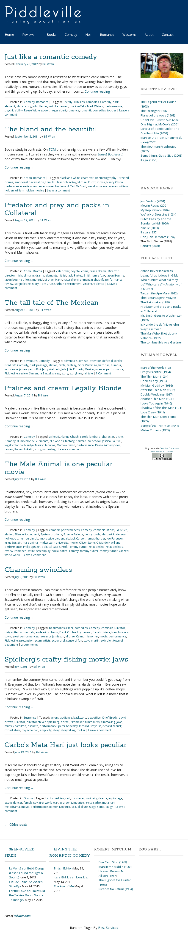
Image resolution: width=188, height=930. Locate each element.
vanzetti (124, 551)
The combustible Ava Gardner (161, 342)
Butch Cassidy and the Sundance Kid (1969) (156, 221)
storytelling (68, 730)
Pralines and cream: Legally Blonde (63, 388)
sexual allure (80, 807)
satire (31, 551)
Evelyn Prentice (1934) (156, 372)
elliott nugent (30, 534)
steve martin (91, 640)
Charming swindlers (38, 569)
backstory (79, 718)
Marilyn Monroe (45, 445)
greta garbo (93, 803)
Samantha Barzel (40, 373)
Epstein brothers (51, 534)
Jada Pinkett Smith (79, 275)
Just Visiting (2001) (153, 201)
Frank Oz (65, 632)
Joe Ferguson (115, 538)
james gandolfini (30, 369)
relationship (97, 547)
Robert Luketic (23, 449)
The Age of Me (64, 886)
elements (51, 275)
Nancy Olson (114, 182)
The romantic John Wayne (158, 298)
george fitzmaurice (71, 803)
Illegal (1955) (149, 160)
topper (111, 110)
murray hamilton (15, 726)
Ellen (18, 534)
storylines (75, 373)
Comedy (71, 34)
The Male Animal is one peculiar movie (59, 468)
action (28, 178)
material (37, 280)
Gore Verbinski (87, 365)
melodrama (12, 807)
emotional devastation (29, 182)
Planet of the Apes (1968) (158, 115)
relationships (114, 547)
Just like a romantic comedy (51, 57)
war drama (95, 186)
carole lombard (90, 437)
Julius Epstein (13, 543)
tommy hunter (89, 551)
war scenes (110, 186)
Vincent (87, 284)
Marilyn (29, 445)
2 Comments (29, 645)
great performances (25, 636)
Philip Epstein (31, 547)
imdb (34, 538)
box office (94, 718)
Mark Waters (95, 106)
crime (84, 271)
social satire (59, 551)
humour (116, 365)
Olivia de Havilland (108, 543)
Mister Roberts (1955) (155, 430)
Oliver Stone (87, 543)
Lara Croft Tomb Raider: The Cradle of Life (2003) (160, 131)
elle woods (57, 441)
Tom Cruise (47, 284)
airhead (83, 361)
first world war (48, 803)
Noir (88, 34)
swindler (106, 640)
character (87, 178)
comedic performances (64, 530)
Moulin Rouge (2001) (154, 205)
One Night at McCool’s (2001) (160, 124)
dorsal (65, 722)
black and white (70, 178)
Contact (168, 34)
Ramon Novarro (59, 807)
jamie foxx (98, 275)
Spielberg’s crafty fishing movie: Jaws (66, 659)
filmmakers (92, 722)
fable (62, 365)
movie (101, 182)
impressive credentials (54, 538)
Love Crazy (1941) (153, 412)
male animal (31, 543)
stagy (109, 807)
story (35, 284)
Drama (37, 271)
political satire (51, 547)
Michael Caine (74, 636)
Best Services (108, 927)
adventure (30, 361)
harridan (104, 365)
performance (113, 106)
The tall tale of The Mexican (52, 302)
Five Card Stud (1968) (113, 862)
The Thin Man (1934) (154, 376)
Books (51, 34)
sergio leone (22, 284)
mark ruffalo (78, 106)
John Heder (40, 106)
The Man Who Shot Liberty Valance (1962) (159, 335)
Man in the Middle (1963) (115, 867)
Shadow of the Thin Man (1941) (162, 408)
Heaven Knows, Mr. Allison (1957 (112, 873)
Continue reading (99, 91)
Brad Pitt (10, 365)
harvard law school (88, 441)
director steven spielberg (43, 722)
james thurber (96, 538)
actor (50, 798)
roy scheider (30, 730)
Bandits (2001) (150, 246)
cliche (119, 437)
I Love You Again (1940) (156, 403)
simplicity (45, 730)
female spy (31, 803)
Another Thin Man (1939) (157, 399)
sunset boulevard (57, 186)
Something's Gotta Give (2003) (161, 155)
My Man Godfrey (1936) (157, 385)
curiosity (91, 798)
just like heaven (58, 106)
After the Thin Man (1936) (158, 390)
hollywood (11, 538)
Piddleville (11, 373)
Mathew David (66, 445)
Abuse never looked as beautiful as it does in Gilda (160, 273)
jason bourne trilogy (18, 280)
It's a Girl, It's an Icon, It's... (71, 877)
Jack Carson (78, 538)
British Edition (63, 868)
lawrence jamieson (52, 636)
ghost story (24, 106)
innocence (11, 369)
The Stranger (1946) (154, 111)
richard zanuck (112, 726)
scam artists (42, 640)
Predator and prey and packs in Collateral (57, 209)
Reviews (28, 34)
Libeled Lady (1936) (154, 381)
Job (63, 369)
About (149, 34)
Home (9, 34)
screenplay (43, 551)
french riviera (101, 632)
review (27, 186)
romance (73, 110)
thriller (81, 730)
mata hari (108, 803)
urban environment (68, 284)
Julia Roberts (75, 369)
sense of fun (74, 640)
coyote (75, 271)
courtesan (78, 798)
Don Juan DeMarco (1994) (158, 237)
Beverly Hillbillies (74, 102)
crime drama (98, 271)
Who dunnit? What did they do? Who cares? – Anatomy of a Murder (161, 284)
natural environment (77, 280)
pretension (26, 640)
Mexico (89, 369)
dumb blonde (26, 441)
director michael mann (19, 275)
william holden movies (29, 190)
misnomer (91, 636)
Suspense (30, 718)
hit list (62, 275)
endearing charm (47, 632)
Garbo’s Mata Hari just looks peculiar (66, 745)
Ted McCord (78, 186)
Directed (123, 178)
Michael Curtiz (86, 182)
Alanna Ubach (70, 437)
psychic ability (14, 110)
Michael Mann (53, 280)
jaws (119, 722)
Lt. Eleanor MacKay (64, 182)
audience (66, 718)
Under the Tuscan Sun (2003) (160, 120)
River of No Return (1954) (116, 889)
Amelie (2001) (150, 228)
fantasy (71, 365)
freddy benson (81, 632)
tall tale (88, 373)
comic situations (103, 530)
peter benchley (68, 726)
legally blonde (14, 445)
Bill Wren (48, 64)
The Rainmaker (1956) (155, 302)
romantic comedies (93, 110)
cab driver (62, 271)
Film (48, 182)
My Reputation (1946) (155, 210)
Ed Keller (121, 530)
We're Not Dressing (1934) (158, 214)
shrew (56, 373)
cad (67, 798)
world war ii (12, 555)
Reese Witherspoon (37, 110)
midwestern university (54, 543)
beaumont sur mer (61, 628)
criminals (107, 628)
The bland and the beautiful (51, 129)
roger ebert (58, 110)
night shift (97, 280)
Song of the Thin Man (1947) (160, 425)
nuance (100, 369)
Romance (107, 34)
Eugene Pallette (73, 534)
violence (99, 284)
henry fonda (92, 534)
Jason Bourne (115, 275)
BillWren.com (22, 916)
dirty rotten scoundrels (19, 632)
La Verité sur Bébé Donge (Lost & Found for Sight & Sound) (26, 872)
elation (53, 365)
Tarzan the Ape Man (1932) (159, 293)
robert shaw (12, 730)
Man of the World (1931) (157, 367)
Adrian (59, 798)
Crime (28, 271)
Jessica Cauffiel (111, 441)
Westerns (129, 34)
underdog (48, 449)
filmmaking (108, 722)
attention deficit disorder (106, 361)
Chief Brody (109, 718)
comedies (92, 102)
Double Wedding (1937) (156, 394)
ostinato (33, 726)
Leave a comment (58, 190)
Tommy (74, 551)
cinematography (105, 178)
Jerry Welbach (51, 369)
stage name (96, 807)
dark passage (38, 365)
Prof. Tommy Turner (74, 547)
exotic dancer (13, 803)
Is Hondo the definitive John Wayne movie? (160, 326)
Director (113, 271)
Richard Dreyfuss (90, 726)
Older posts (16, 825)
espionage (115, 798)
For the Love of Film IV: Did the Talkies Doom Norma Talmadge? (27, 895)
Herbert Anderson (114, 534)
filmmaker (77, 722)
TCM (52, 149)
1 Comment (103, 373)
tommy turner (109, 551)
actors (54, 718)
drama (9, 182)
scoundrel (58, 640)
